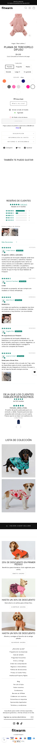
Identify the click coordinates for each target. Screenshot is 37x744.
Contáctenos (18, 690)
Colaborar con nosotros (18, 696)
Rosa (33, 87)
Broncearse (23, 87)
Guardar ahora (18, 642)
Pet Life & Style (18, 684)
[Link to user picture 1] (6, 318)
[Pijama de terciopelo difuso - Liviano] (6, 187)
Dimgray (9, 87)
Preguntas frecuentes (18, 658)
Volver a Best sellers (20, 526)
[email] (32, 717)
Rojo (19, 92)
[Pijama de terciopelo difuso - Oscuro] (6, 185)
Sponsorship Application (18, 702)
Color (18, 77)
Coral (4, 81)
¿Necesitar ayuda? (18, 649)
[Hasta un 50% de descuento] (18, 621)
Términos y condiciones (18, 705)
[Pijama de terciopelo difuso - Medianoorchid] (3, 187)
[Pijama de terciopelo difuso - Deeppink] (8, 188)
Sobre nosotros (18, 687)
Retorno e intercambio (18, 141)
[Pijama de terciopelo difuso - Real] (10, 185)
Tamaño (18, 63)
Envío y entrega (18, 661)
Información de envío (18, 137)
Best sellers (20, 43)
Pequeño (19, 67)
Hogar (13, 43)
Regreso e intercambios (18, 667)
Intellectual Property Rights (18, 675)
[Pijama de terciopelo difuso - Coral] (3, 185)
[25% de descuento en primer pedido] (18, 550)
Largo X (17, 72)
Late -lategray (4, 87)
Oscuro (9, 81)
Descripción (18, 133)
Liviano (33, 81)
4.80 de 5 (23, 205)
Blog (18, 681)
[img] (6, 248)
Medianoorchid (28, 81)
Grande (8, 72)
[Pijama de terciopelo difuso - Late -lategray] (8, 187)
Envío (8, 56)
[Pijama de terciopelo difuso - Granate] (8, 185)
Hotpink (14, 87)
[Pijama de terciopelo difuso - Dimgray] (10, 187)
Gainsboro (19, 87)
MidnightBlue (23, 81)
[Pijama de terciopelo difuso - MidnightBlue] (12, 185)
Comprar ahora (18, 607)
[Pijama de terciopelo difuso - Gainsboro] (3, 188)
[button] (10, 210)
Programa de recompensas (18, 652)
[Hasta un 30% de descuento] (18, 587)
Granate (14, 81)
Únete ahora (18, 573)
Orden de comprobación (18, 664)
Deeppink (28, 87)
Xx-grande (27, 72)
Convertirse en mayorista (18, 699)
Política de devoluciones (18, 669)
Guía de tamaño (18, 655)
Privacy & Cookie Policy (18, 672)
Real (19, 81)
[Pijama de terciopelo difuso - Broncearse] (6, 188)
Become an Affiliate (18, 693)
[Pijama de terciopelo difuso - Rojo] (12, 188)
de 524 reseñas (18, 401)
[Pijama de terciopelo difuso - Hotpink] (12, 187)
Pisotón (9, 67)
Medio (28, 67)
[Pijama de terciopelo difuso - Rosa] (10, 188)
